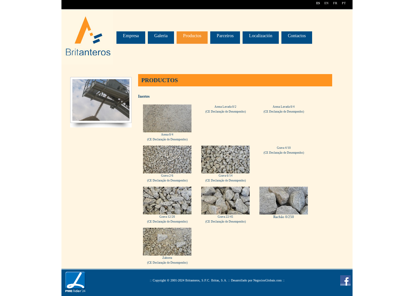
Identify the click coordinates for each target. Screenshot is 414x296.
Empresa (131, 35)
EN (326, 3)
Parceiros (225, 35)
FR (335, 3)
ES (318, 3)
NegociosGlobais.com (267, 280)
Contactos (297, 35)
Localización (260, 35)
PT (344, 3)
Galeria (161, 35)
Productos (192, 35)
